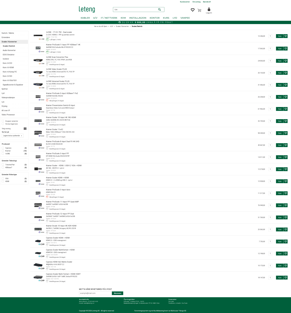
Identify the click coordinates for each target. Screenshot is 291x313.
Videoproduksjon (8, 97)
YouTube (184, 303)
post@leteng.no (89, 303)
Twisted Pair (10, 165)
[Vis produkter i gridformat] (25, 129)
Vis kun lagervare (11, 124)
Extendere (6, 37)
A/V (95, 18)
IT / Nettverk (109, 18)
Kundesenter (185, 2)
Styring (4, 106)
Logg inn (209, 13)
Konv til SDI (7, 76)
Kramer (8, 151)
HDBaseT (8, 167)
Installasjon (137, 18)
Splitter (5, 89)
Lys (3, 102)
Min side (171, 301)
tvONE (7, 154)
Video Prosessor (8, 115)
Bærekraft (207, 2)
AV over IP (6, 110)
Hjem (105, 26)
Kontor (155, 18)
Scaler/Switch (137, 26)
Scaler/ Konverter (122, 26)
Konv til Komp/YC (10, 72)
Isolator (6, 59)
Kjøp (280, 36)
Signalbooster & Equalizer (13, 85)
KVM (123, 18)
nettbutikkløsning (157, 311)
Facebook (171, 303)
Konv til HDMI (8, 67)
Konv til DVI (7, 63)
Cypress (8, 148)
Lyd (175, 18)
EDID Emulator (8, 55)
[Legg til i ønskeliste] (286, 36)
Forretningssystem (141, 311)
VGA (6, 178)
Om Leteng (196, 2)
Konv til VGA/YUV (10, 80)
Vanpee (185, 18)
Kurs (166, 18)
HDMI (7, 181)
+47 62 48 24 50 (92, 301)
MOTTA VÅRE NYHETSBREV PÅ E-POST (95, 289)
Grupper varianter (11, 121)
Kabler (85, 18)
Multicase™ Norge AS (178, 311)
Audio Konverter (9, 50)
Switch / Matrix (8, 33)
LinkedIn (178, 303)
